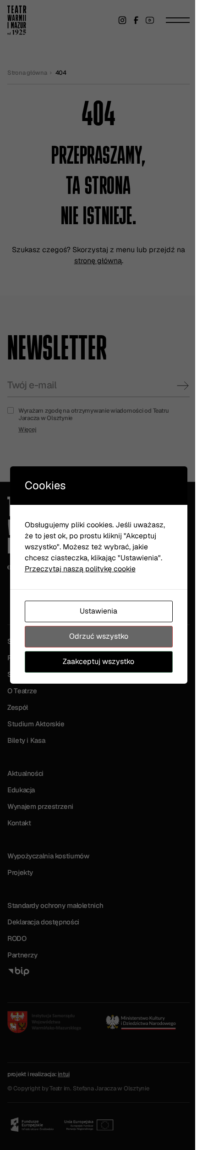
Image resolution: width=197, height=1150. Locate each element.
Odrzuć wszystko (98, 636)
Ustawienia (98, 611)
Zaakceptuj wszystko (98, 661)
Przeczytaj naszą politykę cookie (80, 569)
